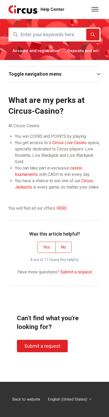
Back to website (26, 399)
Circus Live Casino (69, 142)
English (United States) (68, 399)
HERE (61, 208)
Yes (46, 247)
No (63, 247)
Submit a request (76, 271)
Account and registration (36, 50)
